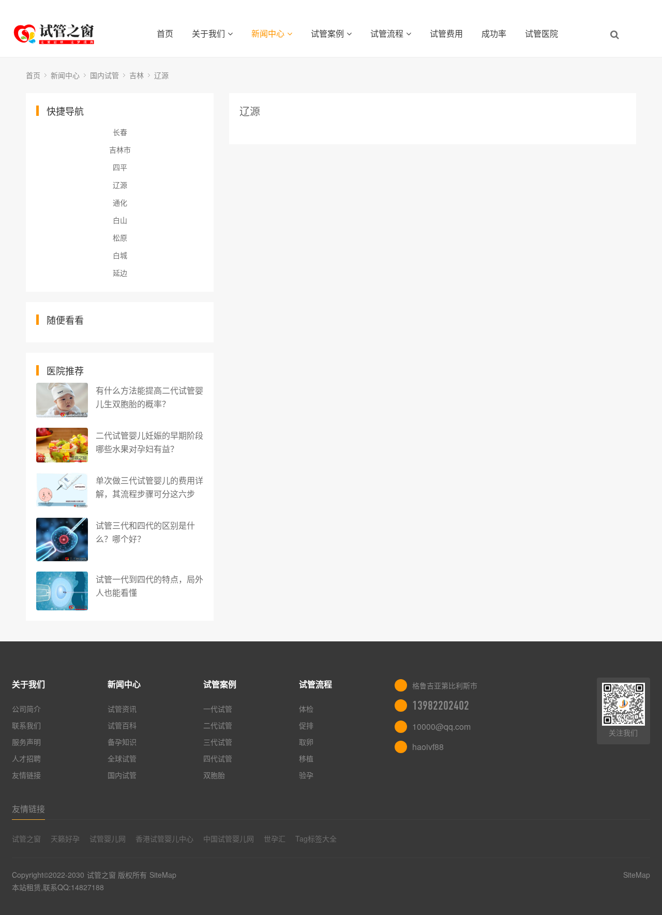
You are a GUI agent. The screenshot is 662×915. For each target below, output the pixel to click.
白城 (120, 255)
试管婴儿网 (107, 838)
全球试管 (122, 758)
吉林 (136, 75)
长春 (120, 132)
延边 (120, 272)
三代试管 (217, 742)
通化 (120, 202)
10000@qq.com (441, 726)
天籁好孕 (65, 838)
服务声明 (26, 742)
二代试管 (217, 725)
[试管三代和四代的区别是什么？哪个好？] (62, 539)
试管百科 (122, 725)
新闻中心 (267, 33)
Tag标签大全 (316, 838)
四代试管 (217, 758)
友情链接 (26, 775)
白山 (120, 220)
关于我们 (208, 33)
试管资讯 (122, 708)
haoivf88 (428, 747)
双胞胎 (214, 775)
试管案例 (327, 33)
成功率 (494, 33)
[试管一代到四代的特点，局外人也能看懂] (62, 591)
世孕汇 (274, 838)
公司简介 (26, 708)
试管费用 (446, 33)
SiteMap (162, 874)
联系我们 (26, 725)
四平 (120, 167)
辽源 (161, 75)
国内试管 (104, 75)
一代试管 (217, 708)
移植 (306, 758)
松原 (120, 237)
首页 (165, 33)
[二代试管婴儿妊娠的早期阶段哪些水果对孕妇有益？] (62, 445)
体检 (306, 708)
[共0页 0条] (432, 129)
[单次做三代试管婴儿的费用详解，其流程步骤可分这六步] (62, 490)
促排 (306, 725)
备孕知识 (122, 742)
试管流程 (386, 33)
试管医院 (541, 33)
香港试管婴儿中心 (164, 838)
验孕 (306, 775)
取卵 (306, 742)
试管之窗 (26, 838)
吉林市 (120, 149)
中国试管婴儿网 (228, 838)
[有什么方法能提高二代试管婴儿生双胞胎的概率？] (62, 400)
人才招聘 (26, 758)
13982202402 (440, 705)
